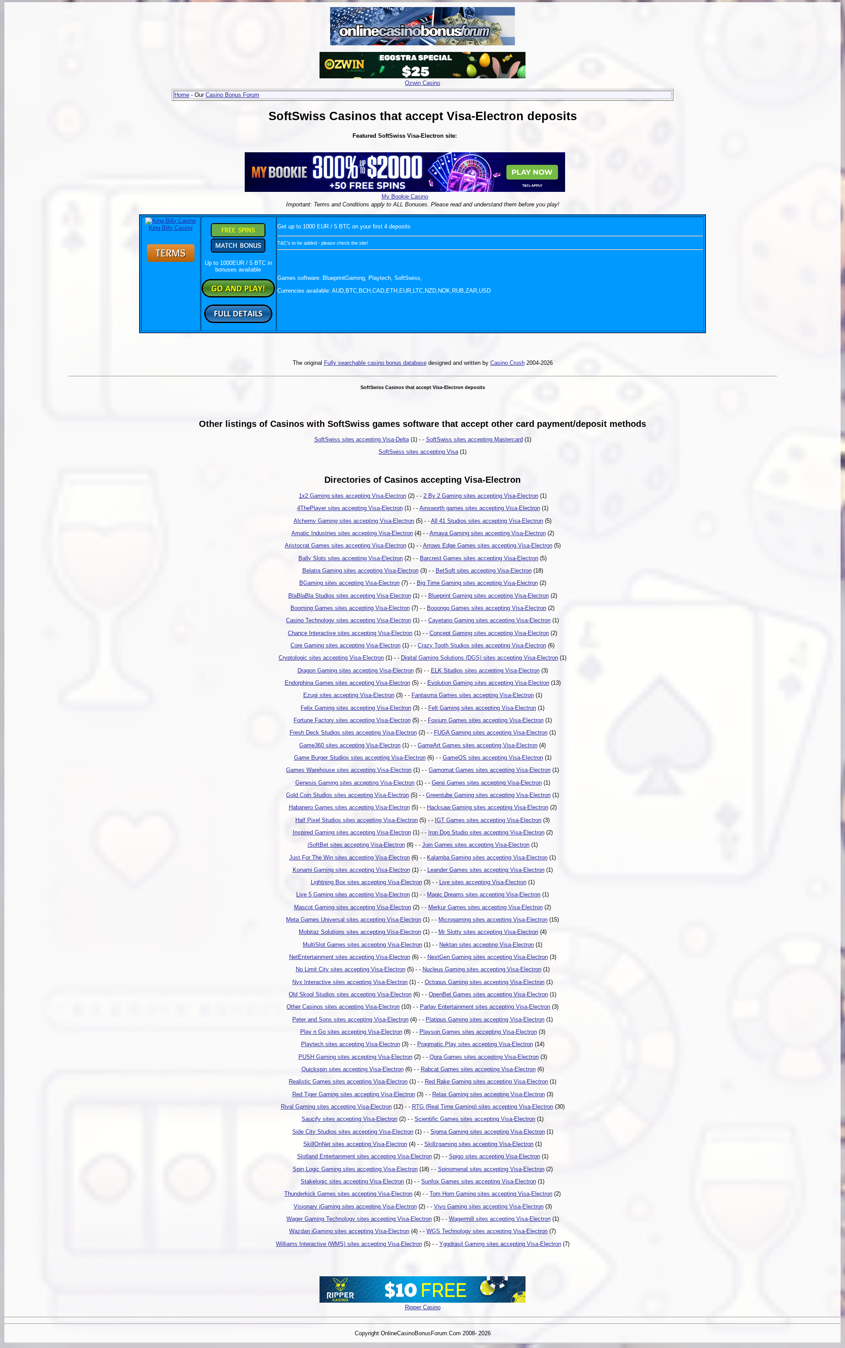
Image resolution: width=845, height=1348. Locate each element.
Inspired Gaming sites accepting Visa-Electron (352, 832)
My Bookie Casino (405, 196)
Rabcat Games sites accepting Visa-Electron (478, 1069)
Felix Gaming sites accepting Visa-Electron (356, 708)
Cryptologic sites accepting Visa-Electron (331, 657)
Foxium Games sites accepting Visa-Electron (486, 720)
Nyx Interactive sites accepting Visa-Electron (350, 982)
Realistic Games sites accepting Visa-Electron (348, 1081)
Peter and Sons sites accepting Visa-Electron (350, 1019)
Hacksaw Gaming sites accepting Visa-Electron (487, 807)
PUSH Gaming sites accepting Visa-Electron (355, 1057)
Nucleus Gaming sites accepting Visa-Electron (481, 969)
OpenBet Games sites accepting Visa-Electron (488, 994)
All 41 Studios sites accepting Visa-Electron (487, 521)
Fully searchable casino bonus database (375, 363)
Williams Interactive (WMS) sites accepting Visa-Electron (349, 1244)
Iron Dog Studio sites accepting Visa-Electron (486, 832)
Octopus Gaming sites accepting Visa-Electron (484, 982)
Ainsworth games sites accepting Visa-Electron (479, 508)
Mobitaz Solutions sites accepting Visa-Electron (360, 932)
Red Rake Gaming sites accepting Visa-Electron (486, 1081)
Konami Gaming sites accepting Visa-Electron (351, 870)
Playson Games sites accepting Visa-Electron (478, 1031)
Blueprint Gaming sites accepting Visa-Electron (488, 595)
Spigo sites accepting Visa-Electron (494, 1156)
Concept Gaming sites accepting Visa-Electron (489, 633)
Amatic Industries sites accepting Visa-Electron (352, 533)
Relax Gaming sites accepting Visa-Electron (488, 1094)
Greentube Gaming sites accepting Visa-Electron (488, 795)
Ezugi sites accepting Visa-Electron (348, 695)
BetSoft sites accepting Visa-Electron (484, 570)
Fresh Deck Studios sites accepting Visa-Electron (353, 732)
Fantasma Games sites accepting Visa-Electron (472, 695)
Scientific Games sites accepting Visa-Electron (475, 1119)
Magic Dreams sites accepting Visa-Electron (483, 894)
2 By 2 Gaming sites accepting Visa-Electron (480, 495)
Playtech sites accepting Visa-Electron (350, 1044)
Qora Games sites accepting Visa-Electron (484, 1057)
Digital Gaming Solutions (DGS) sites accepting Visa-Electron (479, 657)
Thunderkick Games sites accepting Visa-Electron (348, 1193)
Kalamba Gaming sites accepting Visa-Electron (487, 857)
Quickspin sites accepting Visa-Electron (352, 1069)
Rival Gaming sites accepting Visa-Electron (336, 1106)
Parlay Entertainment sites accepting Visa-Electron (485, 1006)
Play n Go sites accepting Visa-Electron (351, 1031)
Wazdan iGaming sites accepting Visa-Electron (349, 1231)
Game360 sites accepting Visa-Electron (349, 745)
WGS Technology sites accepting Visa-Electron (486, 1231)
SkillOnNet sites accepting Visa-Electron (355, 1144)
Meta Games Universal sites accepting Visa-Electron (353, 919)
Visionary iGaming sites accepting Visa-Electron (355, 1206)
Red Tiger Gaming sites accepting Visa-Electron (353, 1094)
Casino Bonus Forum (232, 95)
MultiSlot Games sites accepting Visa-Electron (362, 944)
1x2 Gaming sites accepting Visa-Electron (352, 495)
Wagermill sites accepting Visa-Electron (500, 1219)
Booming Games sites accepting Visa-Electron (350, 608)
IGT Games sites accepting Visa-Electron (488, 820)
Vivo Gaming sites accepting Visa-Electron (489, 1206)
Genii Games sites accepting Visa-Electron (487, 782)
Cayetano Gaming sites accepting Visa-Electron (489, 620)
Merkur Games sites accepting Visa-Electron (485, 907)
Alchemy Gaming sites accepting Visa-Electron (354, 521)
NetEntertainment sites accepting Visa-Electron (349, 957)
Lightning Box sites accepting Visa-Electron (366, 882)
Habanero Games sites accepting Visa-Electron (349, 807)
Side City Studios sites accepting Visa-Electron (352, 1131)
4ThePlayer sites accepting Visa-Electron (350, 508)
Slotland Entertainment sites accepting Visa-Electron (364, 1156)
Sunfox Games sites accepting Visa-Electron (478, 1181)
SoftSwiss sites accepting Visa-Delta (361, 439)
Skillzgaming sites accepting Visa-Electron (478, 1144)
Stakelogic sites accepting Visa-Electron (352, 1181)
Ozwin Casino (422, 83)
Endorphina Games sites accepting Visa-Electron (347, 683)
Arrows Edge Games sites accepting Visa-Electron (487, 545)
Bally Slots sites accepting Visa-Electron (350, 558)
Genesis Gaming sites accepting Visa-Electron (355, 782)
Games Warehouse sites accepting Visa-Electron (348, 770)
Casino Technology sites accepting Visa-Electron (348, 620)
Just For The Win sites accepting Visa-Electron (349, 857)
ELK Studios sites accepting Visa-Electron (485, 670)
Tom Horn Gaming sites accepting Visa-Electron (491, 1193)
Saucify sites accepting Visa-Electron (349, 1119)
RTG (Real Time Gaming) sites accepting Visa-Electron (482, 1106)
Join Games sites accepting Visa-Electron (475, 844)
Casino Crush (507, 363)
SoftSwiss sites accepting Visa (418, 451)
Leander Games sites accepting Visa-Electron (485, 870)
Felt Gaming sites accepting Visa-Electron (482, 708)
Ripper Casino (423, 1307)
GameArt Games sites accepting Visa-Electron (477, 745)
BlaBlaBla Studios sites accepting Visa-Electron (349, 595)
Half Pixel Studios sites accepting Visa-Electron (356, 820)
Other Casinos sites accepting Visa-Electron (343, 1006)
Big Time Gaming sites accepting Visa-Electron (477, 583)
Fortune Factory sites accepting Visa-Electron (352, 720)
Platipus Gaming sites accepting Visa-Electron (485, 1019)
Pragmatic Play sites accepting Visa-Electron (475, 1044)
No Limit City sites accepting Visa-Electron (350, 969)
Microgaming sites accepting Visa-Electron (492, 919)
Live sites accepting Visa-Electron (482, 882)
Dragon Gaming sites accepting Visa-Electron (356, 670)
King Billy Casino (170, 227)
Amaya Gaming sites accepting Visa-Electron (488, 533)
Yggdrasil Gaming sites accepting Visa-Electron (500, 1244)
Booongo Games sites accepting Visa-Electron (486, 608)
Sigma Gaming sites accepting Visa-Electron (487, 1131)
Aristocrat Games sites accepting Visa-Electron (345, 545)
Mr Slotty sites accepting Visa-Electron (488, 932)
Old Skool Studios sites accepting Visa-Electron (350, 994)
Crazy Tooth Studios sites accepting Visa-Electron (482, 645)
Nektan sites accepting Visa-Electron (486, 944)
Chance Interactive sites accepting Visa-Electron (350, 633)
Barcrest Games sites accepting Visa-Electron (479, 558)
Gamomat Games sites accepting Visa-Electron (490, 770)
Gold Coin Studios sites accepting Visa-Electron (347, 795)
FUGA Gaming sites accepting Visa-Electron (490, 732)
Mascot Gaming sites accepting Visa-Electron (352, 907)
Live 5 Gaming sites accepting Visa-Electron (353, 894)
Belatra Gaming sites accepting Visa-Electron (360, 570)
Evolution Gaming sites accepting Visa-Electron (488, 683)
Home (181, 95)
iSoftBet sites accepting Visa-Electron (356, 844)
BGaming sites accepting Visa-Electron (349, 583)
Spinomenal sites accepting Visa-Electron (491, 1169)
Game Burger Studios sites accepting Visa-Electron (360, 757)
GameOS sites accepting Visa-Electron (493, 757)
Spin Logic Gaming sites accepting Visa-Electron (355, 1169)
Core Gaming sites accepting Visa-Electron (345, 645)
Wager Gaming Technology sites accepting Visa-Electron (359, 1219)
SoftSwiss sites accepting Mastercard (474, 439)
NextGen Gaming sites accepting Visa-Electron (487, 957)
